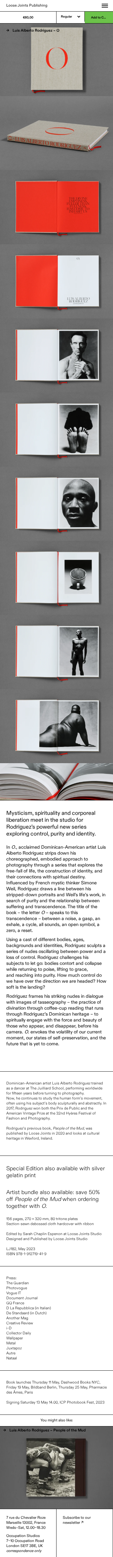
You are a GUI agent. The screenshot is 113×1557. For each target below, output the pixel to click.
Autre (10, 1353)
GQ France (15, 1303)
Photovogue (16, 1288)
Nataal (11, 1358)
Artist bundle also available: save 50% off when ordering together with (53, 1199)
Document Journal (22, 1298)
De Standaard (17, 1313)
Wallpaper (14, 1338)
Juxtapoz (14, 1348)
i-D (9, 1328)
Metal (11, 1343)
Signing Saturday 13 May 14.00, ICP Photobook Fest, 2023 (55, 1402)
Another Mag (17, 1318)
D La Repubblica (20, 1308)
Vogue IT (13, 1293)
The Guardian (17, 1283)
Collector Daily (18, 1333)
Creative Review (19, 1323)
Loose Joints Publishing (26, 6)
